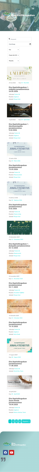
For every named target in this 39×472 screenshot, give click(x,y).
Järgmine (25, 421)
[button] (33, 8)
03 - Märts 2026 (16, 161)
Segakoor (16, 96)
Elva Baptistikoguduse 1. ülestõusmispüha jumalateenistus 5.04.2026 (19, 127)
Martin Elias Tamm (18, 371)
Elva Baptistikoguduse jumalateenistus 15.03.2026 (18, 167)
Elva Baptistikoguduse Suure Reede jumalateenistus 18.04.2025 (18, 401)
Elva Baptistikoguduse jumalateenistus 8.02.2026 (18, 207)
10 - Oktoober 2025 (17, 318)
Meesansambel (18, 174)
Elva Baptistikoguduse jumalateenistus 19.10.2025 (18, 324)
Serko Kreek (17, 334)
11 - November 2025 (17, 278)
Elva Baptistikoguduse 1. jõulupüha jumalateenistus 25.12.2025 (19, 246)
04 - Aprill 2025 (16, 394)
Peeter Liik (17, 94)
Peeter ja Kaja (17, 214)
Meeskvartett (17, 253)
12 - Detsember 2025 (17, 239)
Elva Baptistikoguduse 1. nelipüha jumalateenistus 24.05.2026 (19, 89)
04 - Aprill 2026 (25, 119)
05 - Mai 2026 (25, 82)
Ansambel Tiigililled (19, 292)
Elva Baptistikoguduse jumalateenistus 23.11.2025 (18, 285)
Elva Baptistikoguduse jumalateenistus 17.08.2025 (18, 364)
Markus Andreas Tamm (20, 412)
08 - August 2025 (16, 357)
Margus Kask (17, 99)
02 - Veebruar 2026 (17, 200)
